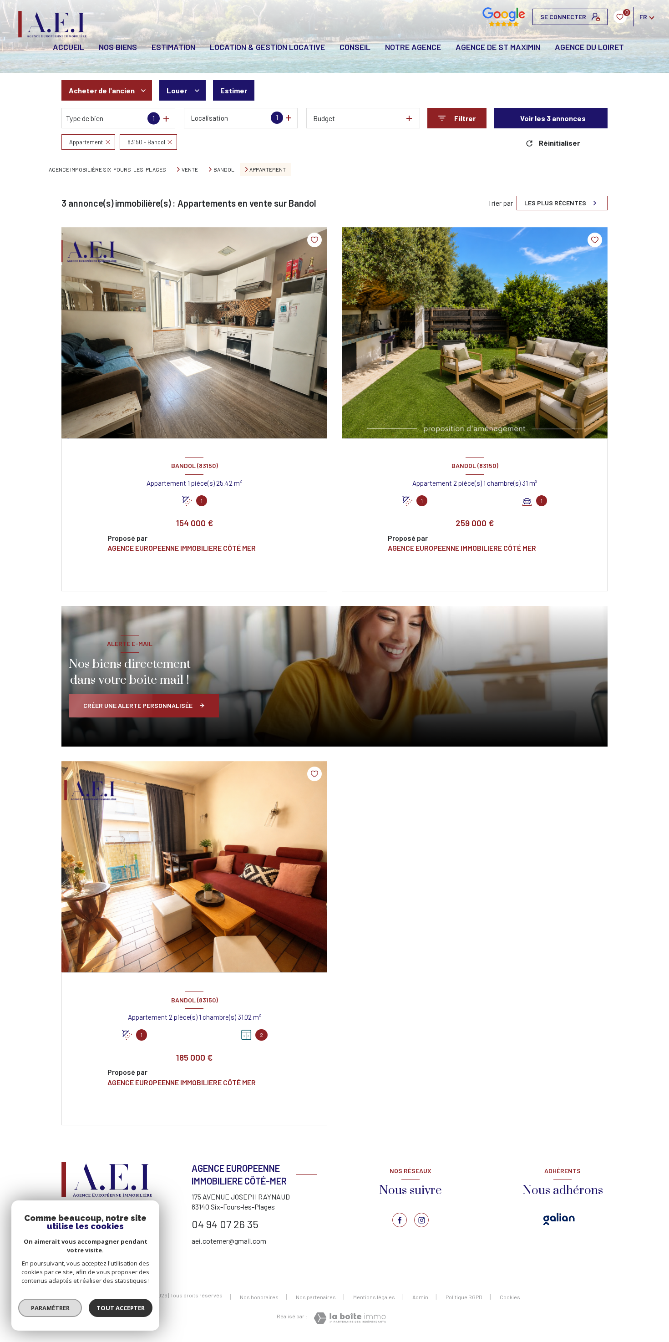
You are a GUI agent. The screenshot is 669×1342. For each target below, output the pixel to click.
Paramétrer (50, 1308)
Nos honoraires (259, 1297)
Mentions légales (374, 1297)
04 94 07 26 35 (225, 1223)
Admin (420, 1297)
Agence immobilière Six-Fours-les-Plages (107, 169)
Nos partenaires (316, 1297)
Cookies (510, 1297)
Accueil (68, 47)
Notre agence (413, 47)
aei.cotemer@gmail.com (229, 1240)
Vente (190, 169)
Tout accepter (120, 1308)
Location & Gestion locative (267, 47)
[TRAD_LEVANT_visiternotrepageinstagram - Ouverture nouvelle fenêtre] (421, 1220)
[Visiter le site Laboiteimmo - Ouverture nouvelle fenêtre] (349, 1318)
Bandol (223, 169)
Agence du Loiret (589, 47)
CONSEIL (355, 47)
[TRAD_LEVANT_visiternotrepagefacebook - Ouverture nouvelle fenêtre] (399, 1220)
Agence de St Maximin (498, 47)
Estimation (173, 47)
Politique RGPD (464, 1297)
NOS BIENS (118, 47)
